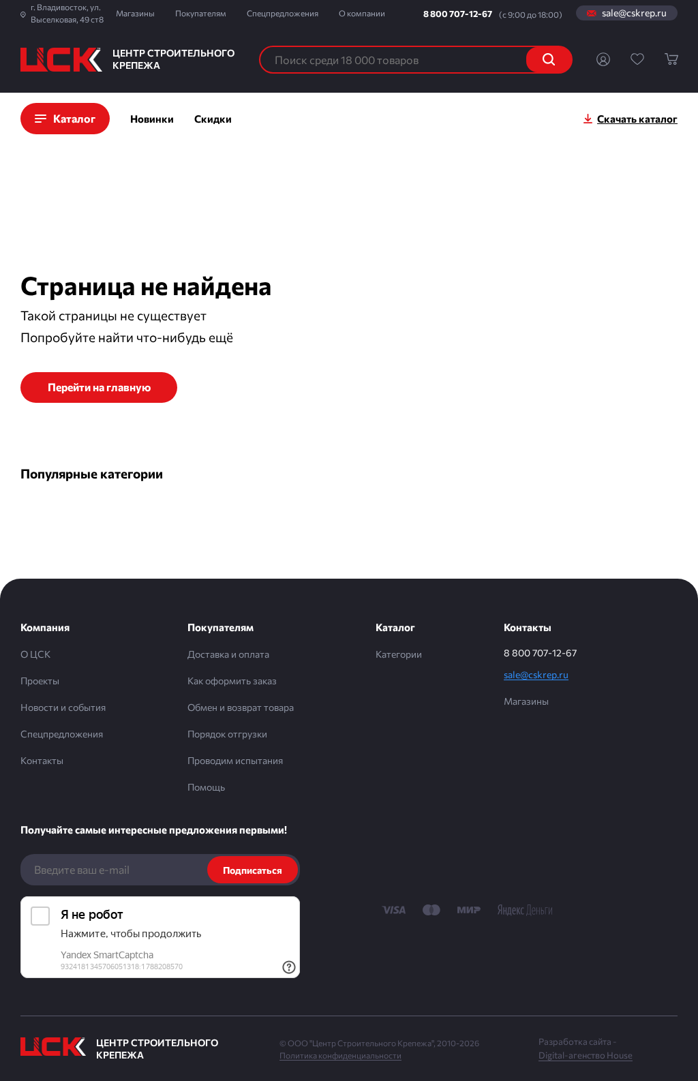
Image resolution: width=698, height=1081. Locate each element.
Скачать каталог (637, 118)
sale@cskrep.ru (634, 13)
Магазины (135, 13)
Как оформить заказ (232, 680)
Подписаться (252, 870)
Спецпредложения (282, 13)
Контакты (41, 760)
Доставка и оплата (228, 654)
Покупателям (200, 13)
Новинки (152, 118)
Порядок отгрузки (227, 734)
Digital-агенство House (585, 1055)
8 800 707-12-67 (457, 13)
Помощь (206, 787)
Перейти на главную (99, 386)
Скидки (213, 118)
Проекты (39, 680)
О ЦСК (35, 654)
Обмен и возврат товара (240, 707)
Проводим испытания (235, 760)
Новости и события (63, 707)
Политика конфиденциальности (340, 1055)
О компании (362, 13)
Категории (399, 654)
